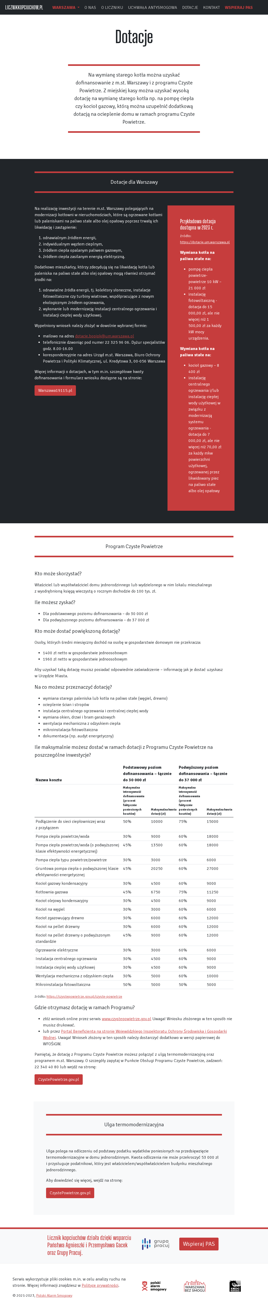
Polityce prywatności (100, 1285)
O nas (90, 7)
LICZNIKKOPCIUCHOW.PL (24, 7)
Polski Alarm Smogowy (54, 1295)
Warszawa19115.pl (55, 390)
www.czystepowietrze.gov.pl (126, 1018)
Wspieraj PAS (239, 7)
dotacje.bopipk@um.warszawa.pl (104, 336)
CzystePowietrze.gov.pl (58, 1079)
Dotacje (190, 7)
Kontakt (211, 7)
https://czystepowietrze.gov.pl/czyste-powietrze (84, 996)
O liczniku (112, 7)
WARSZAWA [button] (64, 7)
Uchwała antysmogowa (152, 7)
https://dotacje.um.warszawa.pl (205, 242)
